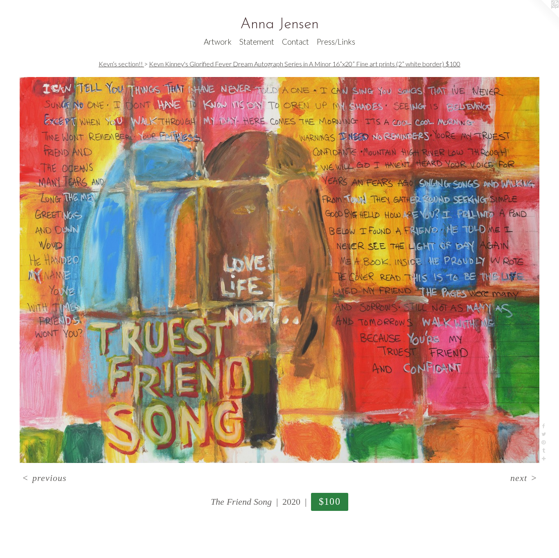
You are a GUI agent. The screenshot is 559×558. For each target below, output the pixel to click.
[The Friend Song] (279, 270)
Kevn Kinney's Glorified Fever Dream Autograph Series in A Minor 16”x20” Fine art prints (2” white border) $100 (304, 64)
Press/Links (336, 41)
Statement (256, 41)
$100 (329, 501)
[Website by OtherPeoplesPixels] (542, 16)
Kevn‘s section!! (121, 64)
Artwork (218, 41)
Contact (295, 41)
